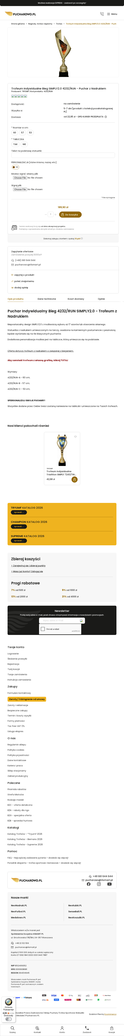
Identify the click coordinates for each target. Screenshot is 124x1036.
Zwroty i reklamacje (18, 705)
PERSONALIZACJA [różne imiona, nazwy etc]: (34, 162)
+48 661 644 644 (103, 876)
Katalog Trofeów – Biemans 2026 (25, 839)
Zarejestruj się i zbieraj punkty (29, 565)
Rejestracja (13, 664)
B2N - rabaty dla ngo (18, 810)
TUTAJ (64, 360)
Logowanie (13, 653)
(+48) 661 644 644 (25, 260)
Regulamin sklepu (17, 744)
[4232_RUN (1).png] (63, 54)
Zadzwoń (87, 1032)
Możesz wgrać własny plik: (24, 173)
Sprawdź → (19, 512)
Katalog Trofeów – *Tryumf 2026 (25, 833)
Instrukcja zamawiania (19, 679)
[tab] (23, 299)
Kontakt (37, 1032)
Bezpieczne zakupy (18, 710)
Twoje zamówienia (17, 674)
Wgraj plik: (16, 185)
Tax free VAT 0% (16, 726)
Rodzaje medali (16, 799)
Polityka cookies (16, 749)
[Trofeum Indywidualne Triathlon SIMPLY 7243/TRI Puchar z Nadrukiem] (62, 450)
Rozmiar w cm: (19, 127)
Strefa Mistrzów (16, 794)
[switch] (9, 1019)
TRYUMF (25, 91)
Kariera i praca (15, 765)
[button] (112, 14)
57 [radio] (22, 132)
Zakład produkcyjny (18, 776)
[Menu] (14, 998)
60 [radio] (14, 132)
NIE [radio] (24, 144)
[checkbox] (15, 167)
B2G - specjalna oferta (19, 815)
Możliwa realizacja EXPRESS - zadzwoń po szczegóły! (62, 3)
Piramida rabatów (17, 789)
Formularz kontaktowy (19, 693)
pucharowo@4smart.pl (28, 264)
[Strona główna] (20, 13)
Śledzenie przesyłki (17, 658)
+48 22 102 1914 (22, 943)
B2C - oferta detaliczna (20, 804)
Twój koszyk (14, 669)
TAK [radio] (15, 144)
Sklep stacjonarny (17, 770)
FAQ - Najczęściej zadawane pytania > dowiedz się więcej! (38, 857)
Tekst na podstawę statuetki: (26, 150)
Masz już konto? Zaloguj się (28, 571)
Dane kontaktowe (17, 760)
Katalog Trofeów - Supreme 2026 (25, 844)
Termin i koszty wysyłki (19, 715)
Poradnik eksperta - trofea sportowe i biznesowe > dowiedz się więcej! (44, 862)
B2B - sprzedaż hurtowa (20, 820)
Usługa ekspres (15, 731)
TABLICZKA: (17, 139)
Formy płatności (16, 720)
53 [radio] (30, 132)
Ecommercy (110, 1014)
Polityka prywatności (18, 755)
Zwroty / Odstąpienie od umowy (27, 699)
